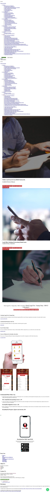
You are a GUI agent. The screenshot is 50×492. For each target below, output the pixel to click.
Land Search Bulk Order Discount (9, 17)
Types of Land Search (7, 37)
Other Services (4, 25)
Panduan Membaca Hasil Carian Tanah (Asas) (11, 50)
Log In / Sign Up (10, 57)
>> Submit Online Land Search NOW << (10, 78)
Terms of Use (28, 488)
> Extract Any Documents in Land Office (10, 23)
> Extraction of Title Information (9, 21)
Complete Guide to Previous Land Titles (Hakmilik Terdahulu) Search (15, 44)
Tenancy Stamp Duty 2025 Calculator (10, 8)
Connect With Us (7, 71)
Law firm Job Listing (7, 32)
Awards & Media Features (8, 10)
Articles (3, 34)
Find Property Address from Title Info (10, 26)
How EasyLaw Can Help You (9, 5)
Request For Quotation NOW (8, 20)
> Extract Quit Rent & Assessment (9, 22)
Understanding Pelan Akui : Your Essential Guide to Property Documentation (16, 105)
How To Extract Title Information (9, 40)
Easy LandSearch (5, 72)
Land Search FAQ (7, 36)
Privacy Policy (4, 461)
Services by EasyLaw (7, 9)
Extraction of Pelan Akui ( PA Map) (9, 27)
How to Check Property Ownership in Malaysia (11, 43)
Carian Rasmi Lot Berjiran (8, 54)
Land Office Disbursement (8, 16)
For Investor (4, 460)
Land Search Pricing (7, 14)
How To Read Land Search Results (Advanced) (11, 39)
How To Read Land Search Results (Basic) (11, 99)
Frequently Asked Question (8, 12)
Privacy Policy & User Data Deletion (36, 488)
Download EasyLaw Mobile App (9, 6)
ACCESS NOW (3, 337)
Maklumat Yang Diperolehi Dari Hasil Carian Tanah (12, 49)
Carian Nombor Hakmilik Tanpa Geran (10, 112)
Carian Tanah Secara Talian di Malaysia (10, 46)
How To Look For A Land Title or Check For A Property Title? (14, 42)
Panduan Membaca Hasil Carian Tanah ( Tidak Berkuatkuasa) (13, 51)
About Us (3, 65)
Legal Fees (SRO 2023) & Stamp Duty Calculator (12, 7)
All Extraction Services (7, 19)
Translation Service (7, 30)
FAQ (3, 456)
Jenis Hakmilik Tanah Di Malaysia (9, 52)
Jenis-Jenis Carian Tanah (8, 48)
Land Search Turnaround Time (9, 13)
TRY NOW (2, 325)
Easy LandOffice (5, 18)
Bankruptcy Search (7, 29)
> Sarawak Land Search (8, 85)
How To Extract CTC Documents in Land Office (11, 41)
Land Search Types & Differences (9, 15)
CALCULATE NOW (3, 318)
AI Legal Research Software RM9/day (10, 28)
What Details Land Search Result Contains (10, 98)
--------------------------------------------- (9, 106)
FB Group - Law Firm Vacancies (9, 33)
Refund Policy (4, 459)
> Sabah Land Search (7, 24)
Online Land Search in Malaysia (9, 35)
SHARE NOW (3, 331)
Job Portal (3, 92)
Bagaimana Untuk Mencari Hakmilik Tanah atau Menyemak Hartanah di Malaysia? (17, 53)
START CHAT (4, 57)
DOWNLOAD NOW (18, 309)
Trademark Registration (8, 31)
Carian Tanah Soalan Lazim (8, 47)
